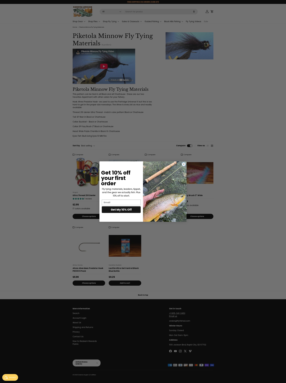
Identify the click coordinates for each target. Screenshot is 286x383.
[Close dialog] (184, 164)
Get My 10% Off (121, 210)
